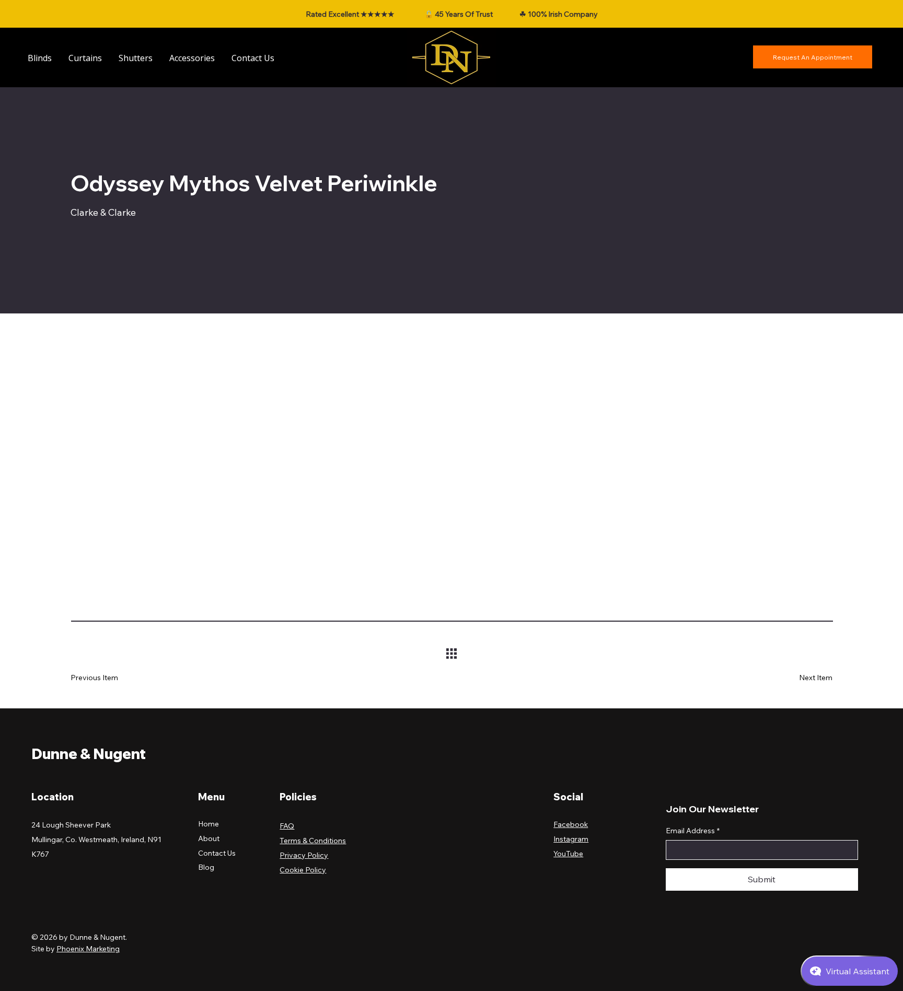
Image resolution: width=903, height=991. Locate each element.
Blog (206, 867)
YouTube (568, 853)
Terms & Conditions (313, 840)
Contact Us (217, 853)
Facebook (570, 824)
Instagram (570, 839)
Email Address (693, 830)
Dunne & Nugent (88, 753)
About (208, 838)
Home (208, 824)
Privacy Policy (304, 855)
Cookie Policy (303, 870)
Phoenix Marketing (88, 948)
